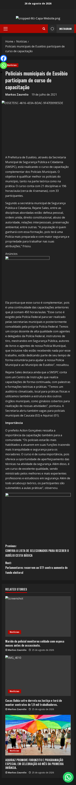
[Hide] (1, 72)
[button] (5, 28)
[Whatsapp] (3, 65)
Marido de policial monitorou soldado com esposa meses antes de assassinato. (34, 643)
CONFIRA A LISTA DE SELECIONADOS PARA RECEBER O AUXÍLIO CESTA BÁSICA (37, 551)
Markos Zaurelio (16, 94)
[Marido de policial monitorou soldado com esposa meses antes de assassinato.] (38, 616)
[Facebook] (3, 58)
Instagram (65, 29)
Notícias (12, 65)
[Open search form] (44, 28)
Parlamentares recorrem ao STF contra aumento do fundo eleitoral (36, 567)
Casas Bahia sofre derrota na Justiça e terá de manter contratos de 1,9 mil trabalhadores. (33, 702)
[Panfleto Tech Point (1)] (27, 278)
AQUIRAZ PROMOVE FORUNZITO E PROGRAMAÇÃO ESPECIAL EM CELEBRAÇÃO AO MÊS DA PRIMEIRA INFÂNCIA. (34, 764)
